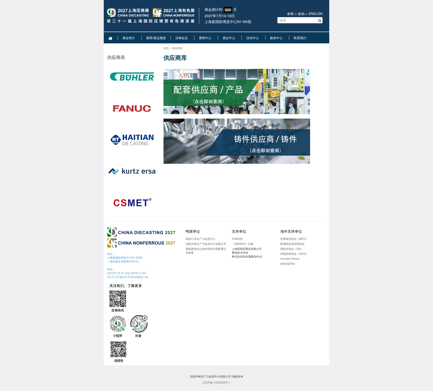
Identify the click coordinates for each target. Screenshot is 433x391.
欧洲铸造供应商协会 (292, 244)
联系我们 (301, 37)
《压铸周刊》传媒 (242, 244)
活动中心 (253, 37)
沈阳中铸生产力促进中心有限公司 (206, 244)
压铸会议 (182, 37)
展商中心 (206, 37)
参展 (290, 13)
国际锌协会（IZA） (291, 249)
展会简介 (129, 37)
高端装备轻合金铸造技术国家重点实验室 (206, 250)
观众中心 (230, 37)
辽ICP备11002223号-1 (216, 382)
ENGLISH (315, 13)
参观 (301, 13)
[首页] (150, 15)
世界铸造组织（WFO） (294, 239)
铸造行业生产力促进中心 (200, 239)
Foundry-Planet (289, 258)
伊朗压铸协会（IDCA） (294, 253)
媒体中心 (277, 37)
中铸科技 (237, 239)
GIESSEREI (287, 263)
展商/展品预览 (156, 37)
